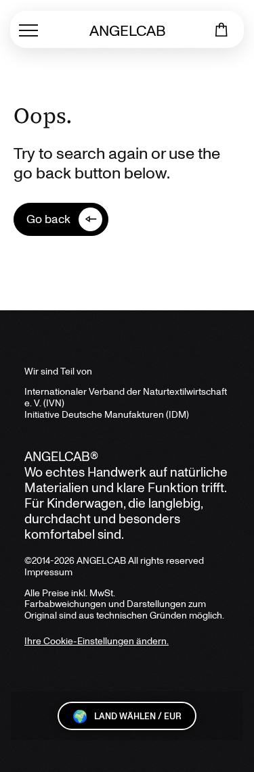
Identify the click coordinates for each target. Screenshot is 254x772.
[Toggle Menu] (28, 29)
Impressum (48, 571)
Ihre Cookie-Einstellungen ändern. (96, 640)
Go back (48, 218)
